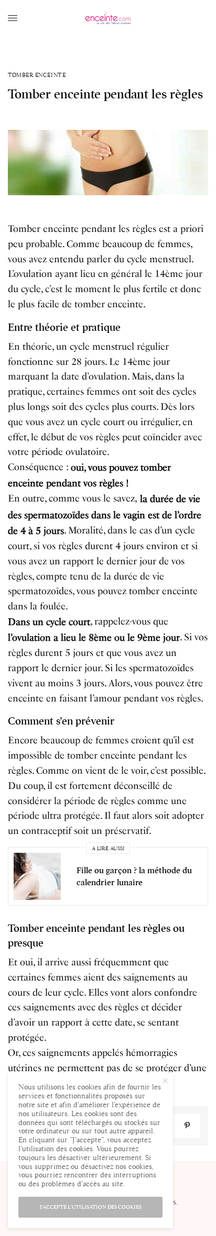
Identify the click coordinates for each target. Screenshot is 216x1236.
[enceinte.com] (108, 18)
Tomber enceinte (37, 75)
